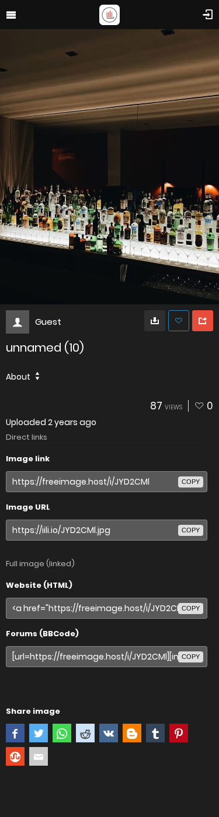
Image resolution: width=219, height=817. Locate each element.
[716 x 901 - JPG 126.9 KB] (154, 320)
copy (191, 481)
